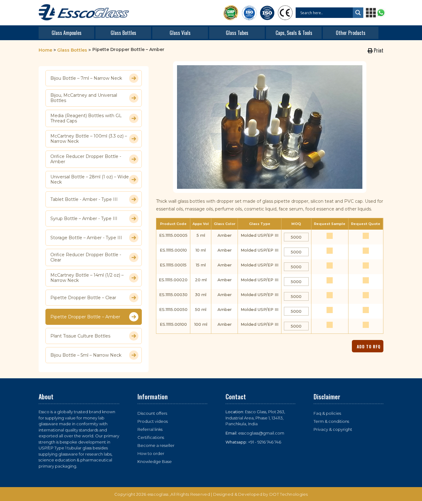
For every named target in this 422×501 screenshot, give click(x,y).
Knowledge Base (154, 461)
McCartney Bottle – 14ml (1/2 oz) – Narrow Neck (87, 278)
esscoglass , (159, 494)
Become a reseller (156, 445)
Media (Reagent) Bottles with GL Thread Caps (86, 118)
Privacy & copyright (333, 429)
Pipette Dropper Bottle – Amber (85, 317)
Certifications (150, 437)
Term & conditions (331, 421)
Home (45, 50)
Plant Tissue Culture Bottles (80, 336)
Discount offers (152, 413)
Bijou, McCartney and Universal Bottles (83, 98)
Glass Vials (180, 32)
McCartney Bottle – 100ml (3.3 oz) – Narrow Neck (88, 139)
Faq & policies (327, 413)
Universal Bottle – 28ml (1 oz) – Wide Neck (89, 179)
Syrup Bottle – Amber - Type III (83, 218)
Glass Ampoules (67, 32)
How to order (150, 453)
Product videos (152, 421)
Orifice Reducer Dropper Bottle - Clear (85, 257)
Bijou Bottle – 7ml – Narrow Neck (86, 78)
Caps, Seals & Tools (294, 32)
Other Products (350, 32)
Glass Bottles (123, 32)
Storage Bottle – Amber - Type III (86, 237)
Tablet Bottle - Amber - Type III (84, 199)
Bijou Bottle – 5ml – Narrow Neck (85, 355)
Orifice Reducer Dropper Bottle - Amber (85, 159)
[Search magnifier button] (358, 12)
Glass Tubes (237, 32)
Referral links (149, 429)
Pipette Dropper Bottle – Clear (83, 297)
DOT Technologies (288, 494)
